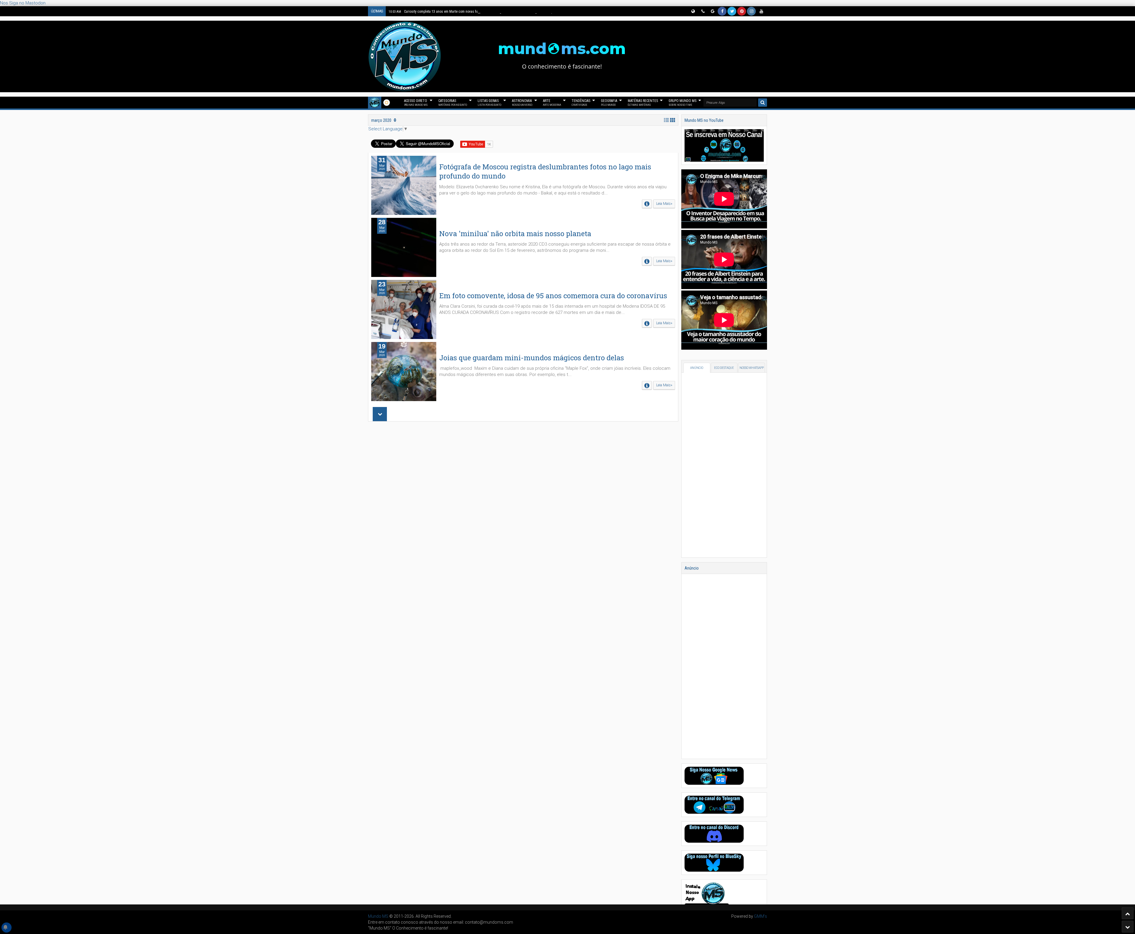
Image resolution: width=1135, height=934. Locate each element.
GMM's (760, 916)
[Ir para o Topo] (1128, 913)
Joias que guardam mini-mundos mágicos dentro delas (531, 357)
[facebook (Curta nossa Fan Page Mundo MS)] (722, 11)
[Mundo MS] (374, 102)
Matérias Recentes (643, 102)
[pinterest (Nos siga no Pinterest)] (741, 11)
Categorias (452, 102)
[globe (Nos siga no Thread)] (692, 11)
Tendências (581, 102)
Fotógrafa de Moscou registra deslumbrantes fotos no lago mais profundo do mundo (545, 171)
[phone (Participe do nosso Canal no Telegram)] (702, 11)
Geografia (609, 102)
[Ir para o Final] (1128, 927)
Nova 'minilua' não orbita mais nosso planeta (515, 233)
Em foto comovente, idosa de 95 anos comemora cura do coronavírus (553, 295)
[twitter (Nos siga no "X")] (731, 11)
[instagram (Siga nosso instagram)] (751, 11)
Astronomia (522, 102)
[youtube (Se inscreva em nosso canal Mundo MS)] (761, 11)
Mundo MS (378, 916)
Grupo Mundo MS (682, 102)
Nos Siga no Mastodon (23, 3)
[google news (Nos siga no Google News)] (712, 11)
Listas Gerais (489, 102)
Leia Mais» (664, 204)
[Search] (762, 102)
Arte (552, 102)
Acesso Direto (416, 102)
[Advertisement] (523, 505)
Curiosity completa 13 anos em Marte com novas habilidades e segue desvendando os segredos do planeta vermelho (482, 11)
